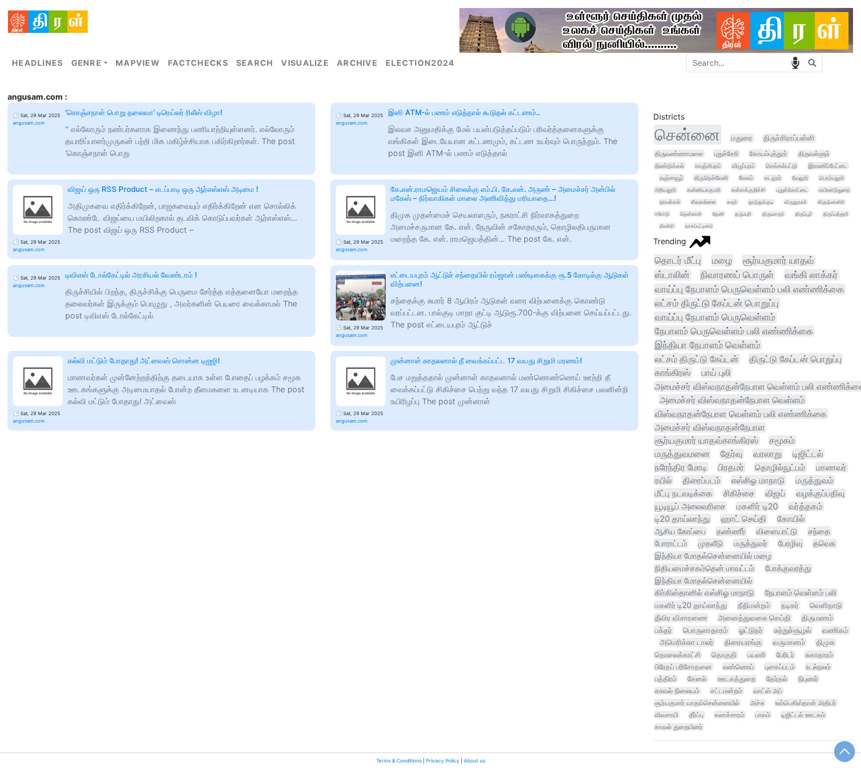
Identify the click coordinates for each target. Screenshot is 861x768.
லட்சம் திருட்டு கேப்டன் (696, 358)
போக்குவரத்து (788, 568)
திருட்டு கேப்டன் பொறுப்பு (795, 358)
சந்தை (819, 531)
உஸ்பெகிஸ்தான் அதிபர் (805, 703)
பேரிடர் (785, 654)
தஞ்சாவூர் (671, 177)
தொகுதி (724, 654)
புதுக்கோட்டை (792, 189)
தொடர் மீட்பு (678, 260)
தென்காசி (691, 214)
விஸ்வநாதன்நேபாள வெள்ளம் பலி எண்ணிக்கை (741, 413)
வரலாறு (767, 454)
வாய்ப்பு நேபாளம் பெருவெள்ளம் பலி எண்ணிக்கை (749, 289)
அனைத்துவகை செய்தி (754, 617)
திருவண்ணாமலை (679, 153)
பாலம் (762, 715)
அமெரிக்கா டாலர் (687, 642)
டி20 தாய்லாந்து (682, 519)
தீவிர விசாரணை (681, 617)
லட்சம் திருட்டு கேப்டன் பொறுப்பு (717, 303)
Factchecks (198, 63)
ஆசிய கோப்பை (680, 531)
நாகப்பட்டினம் (699, 226)
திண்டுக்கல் (669, 165)
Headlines (37, 63)
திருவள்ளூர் (814, 153)
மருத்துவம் (815, 480)
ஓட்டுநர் (751, 630)
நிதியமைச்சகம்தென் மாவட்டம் (704, 568)
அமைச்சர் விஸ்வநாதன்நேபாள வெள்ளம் (732, 399)
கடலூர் (772, 177)
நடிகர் (790, 605)
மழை (722, 260)
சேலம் (746, 177)
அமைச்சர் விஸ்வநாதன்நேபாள (710, 427)
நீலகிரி (667, 226)
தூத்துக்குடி (760, 202)
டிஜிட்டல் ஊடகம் (803, 715)
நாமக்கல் (670, 202)
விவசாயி (666, 715)
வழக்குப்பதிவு (820, 493)
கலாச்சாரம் (729, 715)
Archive (357, 63)
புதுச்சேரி (726, 153)
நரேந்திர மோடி (681, 467)
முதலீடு (710, 543)
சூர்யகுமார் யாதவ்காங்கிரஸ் (706, 440)
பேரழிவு (790, 543)
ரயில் (663, 480)
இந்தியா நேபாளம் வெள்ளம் (707, 344)
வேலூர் (800, 177)
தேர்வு (731, 454)
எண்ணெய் (738, 666)
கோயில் (791, 519)
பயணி (756, 654)
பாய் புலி (716, 372)
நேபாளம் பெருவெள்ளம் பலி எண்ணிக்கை (734, 330)
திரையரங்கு (743, 642)
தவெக (824, 543)
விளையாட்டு (776, 531)
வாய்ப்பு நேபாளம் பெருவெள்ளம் (715, 317)
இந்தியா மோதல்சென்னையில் (703, 581)
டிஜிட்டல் (808, 454)
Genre (86, 63)
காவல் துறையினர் (679, 727)
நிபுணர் (808, 679)
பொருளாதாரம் (705, 630)
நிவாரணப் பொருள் (737, 275)
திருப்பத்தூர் (836, 214)
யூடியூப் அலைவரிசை (690, 506)
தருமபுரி (743, 214)
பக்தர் (663, 630)
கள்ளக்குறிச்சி (748, 189)
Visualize (305, 63)
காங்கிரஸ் (673, 372)
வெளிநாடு (826, 605)
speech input (795, 62)
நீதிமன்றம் (754, 605)
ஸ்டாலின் (672, 275)
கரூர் (732, 202)
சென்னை (687, 135)
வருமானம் (789, 642)
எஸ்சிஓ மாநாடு (758, 480)
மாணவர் (831, 467)
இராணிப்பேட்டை (828, 165)
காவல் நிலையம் (677, 691)
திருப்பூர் (803, 214)
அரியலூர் (665, 189)
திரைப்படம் (701, 480)
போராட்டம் (671, 543)
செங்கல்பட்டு (781, 165)
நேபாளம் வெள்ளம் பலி (801, 593)
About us (474, 761)
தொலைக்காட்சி (678, 654)
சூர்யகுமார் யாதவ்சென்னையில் (697, 703)
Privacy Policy (442, 761)
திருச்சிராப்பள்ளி (789, 138)
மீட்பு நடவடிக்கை (684, 493)
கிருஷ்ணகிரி (831, 202)
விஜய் (775, 493)
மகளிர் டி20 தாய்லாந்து (691, 605)
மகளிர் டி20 (757, 506)
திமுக (825, 642)
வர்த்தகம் (806, 506)
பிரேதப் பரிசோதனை (683, 666)
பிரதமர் (731, 467)
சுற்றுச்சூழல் (792, 630)
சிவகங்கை (703, 202)
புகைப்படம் (780, 666)
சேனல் (697, 679)
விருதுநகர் (795, 202)
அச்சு (757, 703)
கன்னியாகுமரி (703, 189)
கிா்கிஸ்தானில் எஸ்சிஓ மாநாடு (704, 593)
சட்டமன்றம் (726, 691)
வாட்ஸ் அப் (767, 691)
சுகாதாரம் (819, 654)
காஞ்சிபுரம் (708, 165)
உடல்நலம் (818, 666)
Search (255, 63)
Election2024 (420, 63)
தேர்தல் (776, 679)
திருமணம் (817, 617)
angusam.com (28, 123)
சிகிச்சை (738, 493)
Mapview (138, 63)
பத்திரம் (666, 679)
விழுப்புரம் (743, 165)
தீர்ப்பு (696, 715)
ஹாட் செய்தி (743, 519)
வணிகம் (835, 630)
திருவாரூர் (773, 214)
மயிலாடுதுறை (834, 189)
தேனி (718, 214)
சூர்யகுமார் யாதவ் (778, 260)
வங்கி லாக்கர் (811, 275)
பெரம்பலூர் (831, 177)
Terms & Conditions (399, 761)
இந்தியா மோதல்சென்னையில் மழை (713, 556)
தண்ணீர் (731, 531)
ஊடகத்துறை (736, 679)
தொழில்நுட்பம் (780, 467)
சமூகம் (782, 440)
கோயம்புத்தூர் (768, 153)
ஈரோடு (662, 214)
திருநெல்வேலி (711, 177)
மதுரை (741, 138)
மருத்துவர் (750, 543)
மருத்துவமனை (682, 454)
